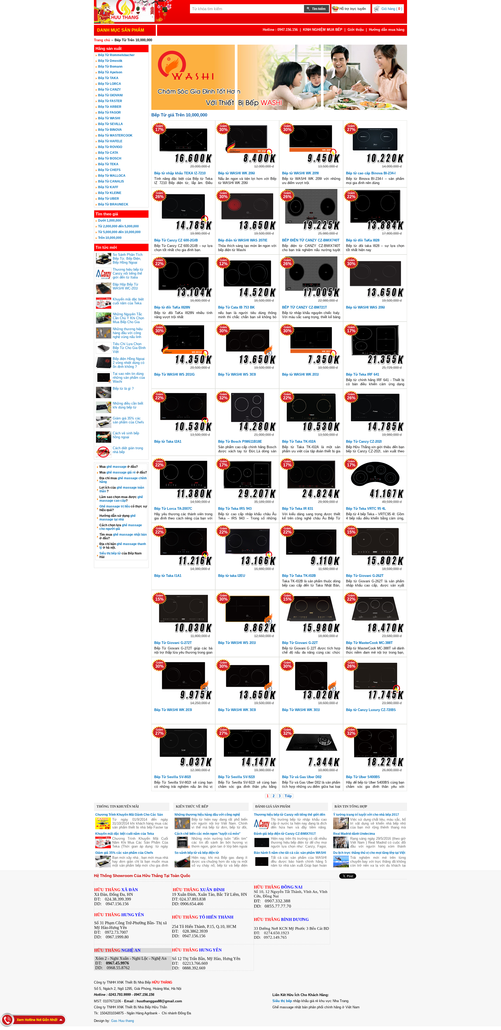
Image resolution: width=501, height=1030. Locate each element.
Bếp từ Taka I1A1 (167, 576)
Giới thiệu (356, 30)
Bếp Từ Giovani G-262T (365, 576)
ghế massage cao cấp (121, 498)
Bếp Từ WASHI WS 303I (237, 374)
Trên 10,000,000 (110, 238)
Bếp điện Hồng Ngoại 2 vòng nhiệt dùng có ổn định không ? (129, 363)
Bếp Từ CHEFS (109, 170)
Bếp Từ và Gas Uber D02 (301, 777)
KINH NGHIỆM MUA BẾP (322, 30)
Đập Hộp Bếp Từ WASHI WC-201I (125, 286)
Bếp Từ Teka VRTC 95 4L (366, 509)
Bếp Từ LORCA (109, 84)
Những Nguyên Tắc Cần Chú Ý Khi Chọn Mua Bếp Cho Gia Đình (128, 320)
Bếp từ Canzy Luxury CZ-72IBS (371, 710)
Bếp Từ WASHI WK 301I (301, 710)
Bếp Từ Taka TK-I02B (299, 576)
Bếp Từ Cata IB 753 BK (236, 307)
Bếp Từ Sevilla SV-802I (172, 777)
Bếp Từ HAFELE (110, 141)
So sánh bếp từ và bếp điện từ (197, 853)
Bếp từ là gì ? (123, 388)
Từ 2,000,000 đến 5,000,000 (118, 226)
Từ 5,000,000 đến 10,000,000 (119, 232)
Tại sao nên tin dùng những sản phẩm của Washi (129, 377)
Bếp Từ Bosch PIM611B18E (240, 441)
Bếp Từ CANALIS (111, 181)
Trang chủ (102, 40)
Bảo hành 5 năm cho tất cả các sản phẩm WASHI (290, 853)
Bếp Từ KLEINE (109, 193)
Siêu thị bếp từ (110, 553)
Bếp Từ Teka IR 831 (297, 509)
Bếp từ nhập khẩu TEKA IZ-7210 (180, 173)
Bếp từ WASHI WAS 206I (365, 307)
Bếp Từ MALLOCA (112, 175)
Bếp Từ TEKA (108, 164)
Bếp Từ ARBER (109, 107)
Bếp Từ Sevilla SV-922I (236, 777)
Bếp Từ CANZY (109, 89)
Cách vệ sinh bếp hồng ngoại (126, 435)
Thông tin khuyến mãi (118, 806)
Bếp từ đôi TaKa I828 (362, 240)
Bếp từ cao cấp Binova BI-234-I (371, 173)
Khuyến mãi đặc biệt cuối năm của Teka (128, 301)
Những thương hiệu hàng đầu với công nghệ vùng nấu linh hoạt (127, 335)
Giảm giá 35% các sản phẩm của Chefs (128, 420)
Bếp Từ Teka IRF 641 (362, 374)
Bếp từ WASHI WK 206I (236, 173)
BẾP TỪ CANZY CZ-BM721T (304, 307)
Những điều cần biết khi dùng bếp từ (128, 405)
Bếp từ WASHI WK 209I (300, 173)
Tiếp (288, 796)
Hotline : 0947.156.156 (280, 30)
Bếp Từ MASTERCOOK (115, 135)
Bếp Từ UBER (108, 198)
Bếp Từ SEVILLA (110, 124)
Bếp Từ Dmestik (110, 61)
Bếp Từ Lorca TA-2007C (173, 509)
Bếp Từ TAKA (108, 78)
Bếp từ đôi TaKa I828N (172, 307)
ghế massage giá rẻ (121, 472)
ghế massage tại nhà (117, 517)
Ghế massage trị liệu (114, 506)
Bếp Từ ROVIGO (110, 147)
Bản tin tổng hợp (351, 806)
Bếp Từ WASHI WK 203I (173, 710)
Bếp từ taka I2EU (231, 576)
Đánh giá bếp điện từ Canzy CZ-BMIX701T (285, 834)
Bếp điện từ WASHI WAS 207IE (242, 240)
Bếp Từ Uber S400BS (363, 777)
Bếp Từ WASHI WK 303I (237, 710)
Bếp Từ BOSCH (109, 158)
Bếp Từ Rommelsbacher (116, 55)
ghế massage (116, 467)
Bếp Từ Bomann (110, 66)
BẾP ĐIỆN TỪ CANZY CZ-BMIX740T (310, 240)
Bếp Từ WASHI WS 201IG (174, 374)
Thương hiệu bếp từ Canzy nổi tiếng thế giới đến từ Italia (128, 273)
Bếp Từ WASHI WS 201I (237, 643)
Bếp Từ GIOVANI (110, 95)
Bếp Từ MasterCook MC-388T (369, 643)
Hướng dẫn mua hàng (386, 30)
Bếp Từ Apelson (110, 72)
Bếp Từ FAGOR (109, 112)
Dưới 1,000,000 (109, 220)
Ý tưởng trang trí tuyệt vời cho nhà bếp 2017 (366, 814)
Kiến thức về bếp (192, 806)
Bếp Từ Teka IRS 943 (235, 509)
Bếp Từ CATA (108, 153)
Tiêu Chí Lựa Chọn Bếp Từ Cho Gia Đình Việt (129, 348)
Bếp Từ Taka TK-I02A (299, 441)
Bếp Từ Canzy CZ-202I (364, 441)
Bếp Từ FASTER (110, 101)
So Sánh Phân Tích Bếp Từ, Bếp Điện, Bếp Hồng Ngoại (127, 258)
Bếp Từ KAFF (108, 187)
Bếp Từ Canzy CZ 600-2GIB (176, 240)
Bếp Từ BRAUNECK (113, 204)
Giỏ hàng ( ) (391, 9)
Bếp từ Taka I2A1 (167, 441)
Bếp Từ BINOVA (110, 130)
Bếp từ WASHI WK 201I (300, 374)
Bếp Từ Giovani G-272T (173, 643)
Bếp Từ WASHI (109, 118)
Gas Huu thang (122, 1021)
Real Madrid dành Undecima (354, 834)
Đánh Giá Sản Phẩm (272, 806)
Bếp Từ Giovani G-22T (300, 643)
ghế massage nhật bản (130, 534)
